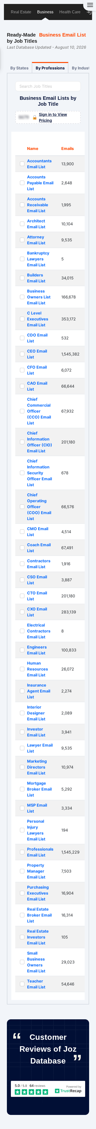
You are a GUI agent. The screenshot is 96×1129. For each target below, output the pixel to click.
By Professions (50, 67)
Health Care (69, 12)
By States (19, 67)
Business (45, 12)
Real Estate (21, 12)
